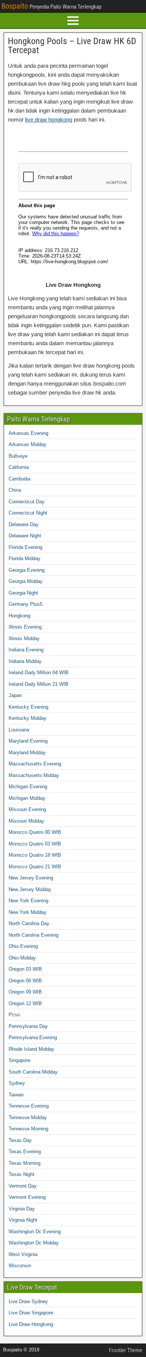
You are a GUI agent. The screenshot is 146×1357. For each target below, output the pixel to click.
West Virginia (23, 1254)
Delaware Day (24, 524)
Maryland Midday (27, 752)
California (19, 467)
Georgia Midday (26, 581)
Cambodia (19, 479)
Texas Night (21, 1174)
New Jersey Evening (31, 878)
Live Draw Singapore (31, 1312)
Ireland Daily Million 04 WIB (39, 672)
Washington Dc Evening (35, 1231)
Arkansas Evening (28, 433)
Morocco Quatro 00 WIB (35, 832)
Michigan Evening (28, 786)
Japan (15, 695)
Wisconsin (20, 1265)
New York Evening (28, 900)
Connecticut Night (28, 513)
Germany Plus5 (25, 604)
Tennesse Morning (28, 1129)
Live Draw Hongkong (31, 1324)
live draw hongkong (48, 119)
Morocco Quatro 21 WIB (35, 866)
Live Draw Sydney (28, 1301)
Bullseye (18, 456)
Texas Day (20, 1140)
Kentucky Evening (28, 707)
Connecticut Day (27, 501)
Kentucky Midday (27, 718)
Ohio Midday (22, 958)
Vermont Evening (27, 1197)
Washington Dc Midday (34, 1243)
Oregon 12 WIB (25, 1003)
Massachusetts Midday (34, 775)
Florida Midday (24, 558)
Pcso (14, 1014)
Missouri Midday (26, 821)
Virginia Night (23, 1220)
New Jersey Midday (30, 889)
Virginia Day (22, 1209)
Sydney (17, 1083)
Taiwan (16, 1094)
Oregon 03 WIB (25, 969)
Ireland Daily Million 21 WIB (39, 684)
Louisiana (19, 730)
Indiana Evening (26, 650)
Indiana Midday (25, 661)
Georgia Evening (27, 570)
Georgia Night (23, 593)
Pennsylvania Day (28, 1026)
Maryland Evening (28, 741)
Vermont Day (23, 1186)
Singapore (19, 1060)
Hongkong (19, 615)
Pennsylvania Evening (33, 1037)
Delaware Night (25, 535)
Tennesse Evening (29, 1106)
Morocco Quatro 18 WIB (35, 855)
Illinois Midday (24, 638)
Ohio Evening (23, 946)
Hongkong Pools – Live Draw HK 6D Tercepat (72, 45)
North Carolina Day (29, 923)
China (15, 490)
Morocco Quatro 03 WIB (35, 844)
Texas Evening (25, 1151)
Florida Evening (25, 547)
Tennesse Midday (28, 1117)
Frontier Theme (125, 1350)
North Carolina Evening (33, 935)
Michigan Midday (27, 798)
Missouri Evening (27, 809)
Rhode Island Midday (31, 1049)
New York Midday (27, 912)
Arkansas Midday (27, 444)
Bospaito (14, 5)
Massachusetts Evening (35, 764)
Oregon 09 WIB (25, 992)
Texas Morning (24, 1163)
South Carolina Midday (33, 1072)
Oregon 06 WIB (25, 980)
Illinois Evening (25, 627)
